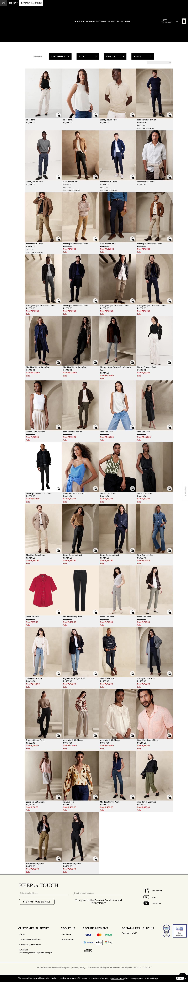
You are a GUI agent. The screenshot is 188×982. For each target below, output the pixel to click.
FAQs (22, 934)
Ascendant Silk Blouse (73, 740)
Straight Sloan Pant (146, 678)
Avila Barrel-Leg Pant (146, 802)
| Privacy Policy (78, 967)
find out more (117, 978)
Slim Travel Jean (107, 678)
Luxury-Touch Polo (108, 120)
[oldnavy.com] (13, 3)
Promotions (67, 939)
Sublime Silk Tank (107, 493)
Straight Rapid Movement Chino (40, 305)
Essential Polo (32, 617)
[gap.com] (3, 3)
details (118, 22)
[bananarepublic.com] (31, 3)
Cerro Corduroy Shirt (72, 555)
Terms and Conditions (30, 939)
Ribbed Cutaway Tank (146, 367)
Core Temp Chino (71, 182)
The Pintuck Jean (34, 678)
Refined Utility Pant (35, 863)
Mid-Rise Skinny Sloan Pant (38, 367)
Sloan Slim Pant (107, 617)
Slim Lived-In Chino (108, 182)
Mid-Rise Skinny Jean (72, 617)
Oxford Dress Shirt (146, 182)
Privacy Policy (98, 902)
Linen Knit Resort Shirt (147, 740)
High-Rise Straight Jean (74, 678)
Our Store (66, 934)
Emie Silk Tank (106, 432)
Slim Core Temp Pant (35, 555)
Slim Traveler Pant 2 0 (146, 120)
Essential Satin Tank (35, 802)
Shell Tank (30, 120)
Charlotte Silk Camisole (73, 493)
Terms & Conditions (105, 900)
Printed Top (68, 802)
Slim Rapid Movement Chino (75, 244)
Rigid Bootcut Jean (145, 555)
